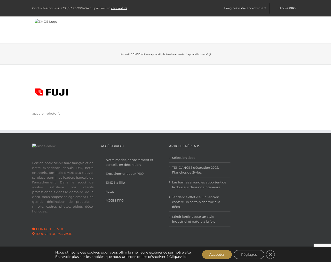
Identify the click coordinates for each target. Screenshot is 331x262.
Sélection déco (183, 158)
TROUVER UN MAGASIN (54, 234)
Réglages (249, 254)
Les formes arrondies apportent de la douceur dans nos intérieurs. (199, 184)
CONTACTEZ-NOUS (50, 229)
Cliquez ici (178, 257)
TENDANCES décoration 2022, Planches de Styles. (195, 170)
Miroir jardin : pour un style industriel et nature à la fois (193, 219)
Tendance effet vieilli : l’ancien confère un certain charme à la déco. (196, 202)
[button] (291, 30)
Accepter (217, 254)
